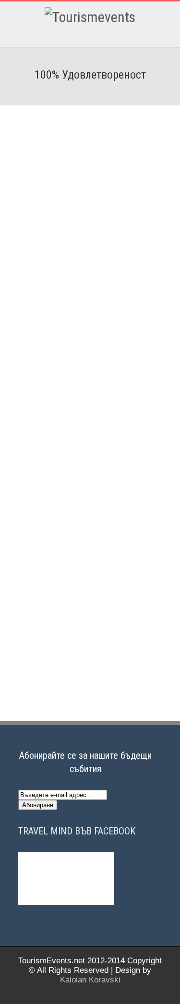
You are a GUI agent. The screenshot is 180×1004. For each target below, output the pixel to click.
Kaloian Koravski (90, 979)
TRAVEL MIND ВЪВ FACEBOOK (76, 831)
